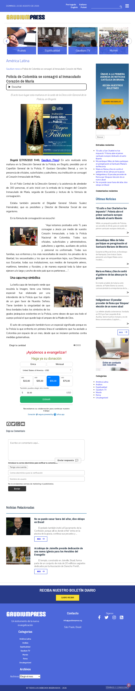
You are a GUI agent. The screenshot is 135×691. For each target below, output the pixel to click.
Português (71, 4)
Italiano (83, 4)
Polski (84, 7)
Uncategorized (102, 397)
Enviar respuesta (66, 460)
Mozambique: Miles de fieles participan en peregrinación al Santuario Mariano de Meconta (112, 164)
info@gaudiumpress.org (73, 620)
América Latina (17, 60)
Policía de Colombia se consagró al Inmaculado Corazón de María (43, 79)
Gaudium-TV (101, 389)
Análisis (99, 384)
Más (39, 539)
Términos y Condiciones (117, 687)
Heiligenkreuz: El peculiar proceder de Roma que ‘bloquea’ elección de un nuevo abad (111, 177)
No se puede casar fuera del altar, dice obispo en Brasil (59, 521)
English (74, 7)
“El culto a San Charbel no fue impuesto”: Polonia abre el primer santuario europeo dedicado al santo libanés (111, 154)
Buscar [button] (100, 137)
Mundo (99, 392)
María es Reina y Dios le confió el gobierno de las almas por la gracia (110, 170)
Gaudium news (13, 68)
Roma (98, 395)
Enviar (17, 488)
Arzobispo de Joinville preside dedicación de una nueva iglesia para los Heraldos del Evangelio (58, 551)
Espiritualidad (101, 387)
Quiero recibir (67, 597)
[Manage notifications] (129, 685)
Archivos (14, 676)
